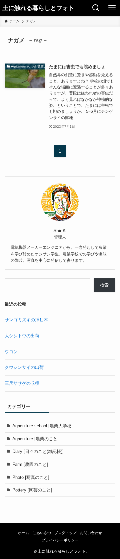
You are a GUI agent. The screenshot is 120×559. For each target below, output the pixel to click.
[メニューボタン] (112, 8)
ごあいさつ (42, 533)
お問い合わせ (91, 533)
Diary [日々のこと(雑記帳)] (38, 451)
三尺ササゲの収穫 (22, 383)
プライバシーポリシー (60, 540)
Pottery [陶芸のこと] (32, 490)
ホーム (23, 533)
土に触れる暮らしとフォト (38, 8)
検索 (104, 285)
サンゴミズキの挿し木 (26, 319)
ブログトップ (65, 533)
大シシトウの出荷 (22, 335)
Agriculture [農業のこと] (35, 438)
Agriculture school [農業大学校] (42, 425)
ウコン (11, 351)
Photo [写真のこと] (30, 477)
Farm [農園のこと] (30, 464)
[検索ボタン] (96, 8)
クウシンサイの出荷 (24, 367)
